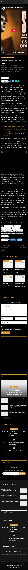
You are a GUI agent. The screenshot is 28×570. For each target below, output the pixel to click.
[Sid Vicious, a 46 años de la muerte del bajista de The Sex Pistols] (4, 407)
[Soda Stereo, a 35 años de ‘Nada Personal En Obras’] (20, 278)
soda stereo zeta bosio (18, 233)
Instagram (4, 223)
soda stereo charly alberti (6, 227)
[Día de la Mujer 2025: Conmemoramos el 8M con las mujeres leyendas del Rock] (23, 490)
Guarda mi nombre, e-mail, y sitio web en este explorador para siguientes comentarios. (12, 328)
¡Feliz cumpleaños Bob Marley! (16, 399)
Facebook (21, 221)
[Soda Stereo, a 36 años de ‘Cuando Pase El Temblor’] (8, 264)
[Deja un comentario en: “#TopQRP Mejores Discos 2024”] (18, 453)
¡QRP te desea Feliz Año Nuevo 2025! (14, 442)
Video (3, 57)
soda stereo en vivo (16, 227)
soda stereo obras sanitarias (7, 233)
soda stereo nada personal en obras (8, 231)
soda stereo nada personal (18, 229)
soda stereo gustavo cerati (6, 229)
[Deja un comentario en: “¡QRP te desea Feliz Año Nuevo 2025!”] (18, 444)
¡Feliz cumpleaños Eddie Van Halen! (17, 412)
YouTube (10, 223)
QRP (7, 57)
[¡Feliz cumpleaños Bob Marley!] (4, 400)
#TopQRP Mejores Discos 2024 (14, 451)
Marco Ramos (17, 567)
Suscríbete (22, 473)
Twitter (16, 221)
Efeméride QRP (6, 261)
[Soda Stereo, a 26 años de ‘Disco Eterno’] (20, 264)
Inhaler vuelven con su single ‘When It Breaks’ (6, 249)
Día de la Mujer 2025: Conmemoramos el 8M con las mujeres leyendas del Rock (14, 392)
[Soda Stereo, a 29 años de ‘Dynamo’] (8, 278)
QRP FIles (12, 57)
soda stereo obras (19, 231)
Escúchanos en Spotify (9, 338)
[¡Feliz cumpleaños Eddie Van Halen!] (4, 414)
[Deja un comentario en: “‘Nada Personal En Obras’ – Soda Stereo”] (7, 78)
